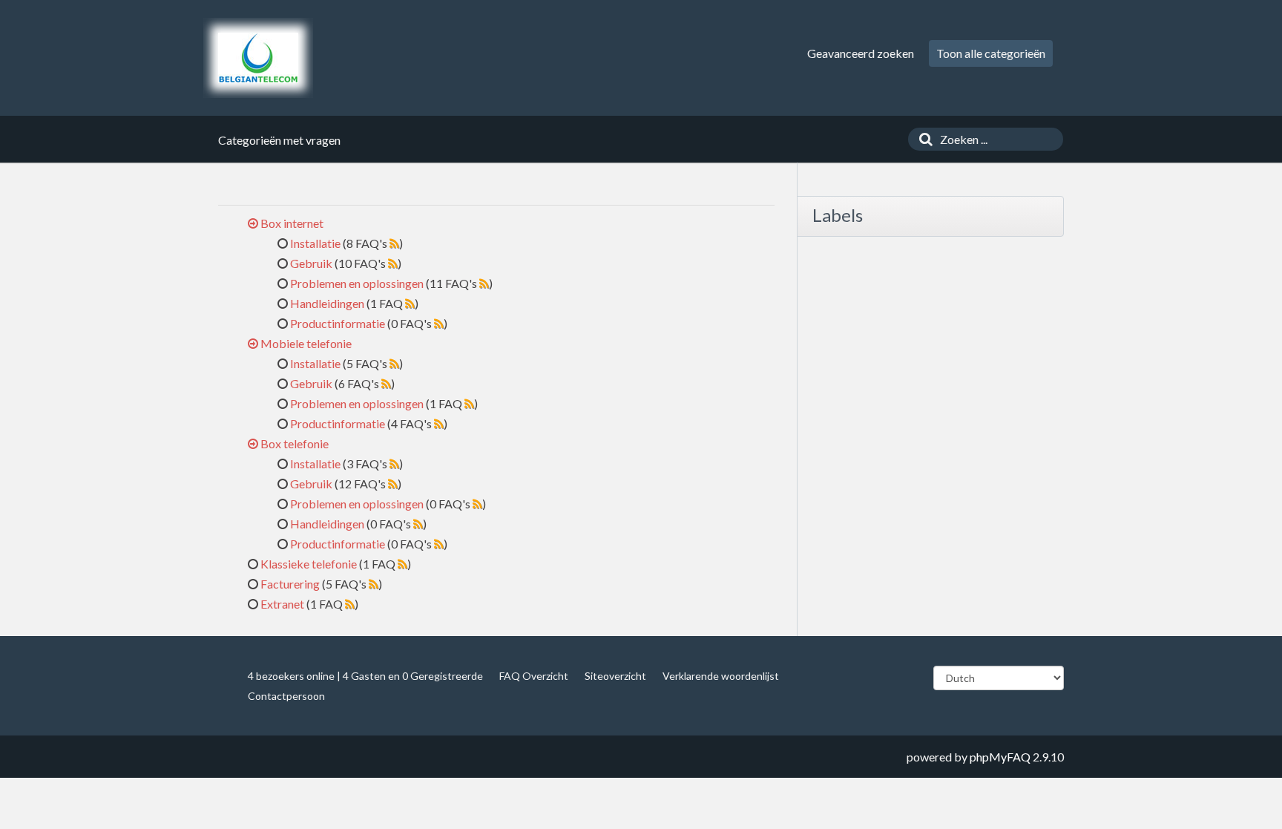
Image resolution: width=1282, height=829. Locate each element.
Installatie (315, 243)
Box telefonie (294, 443)
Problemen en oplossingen (357, 283)
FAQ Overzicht (533, 675)
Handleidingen (327, 303)
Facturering (290, 584)
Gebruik (311, 263)
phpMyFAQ (1000, 757)
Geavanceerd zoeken (860, 53)
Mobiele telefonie (306, 343)
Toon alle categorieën (990, 53)
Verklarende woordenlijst (721, 675)
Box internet (291, 223)
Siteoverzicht (615, 675)
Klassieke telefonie (308, 564)
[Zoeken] (922, 139)
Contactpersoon (286, 695)
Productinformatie (337, 323)
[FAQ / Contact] (258, 58)
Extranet (282, 604)
